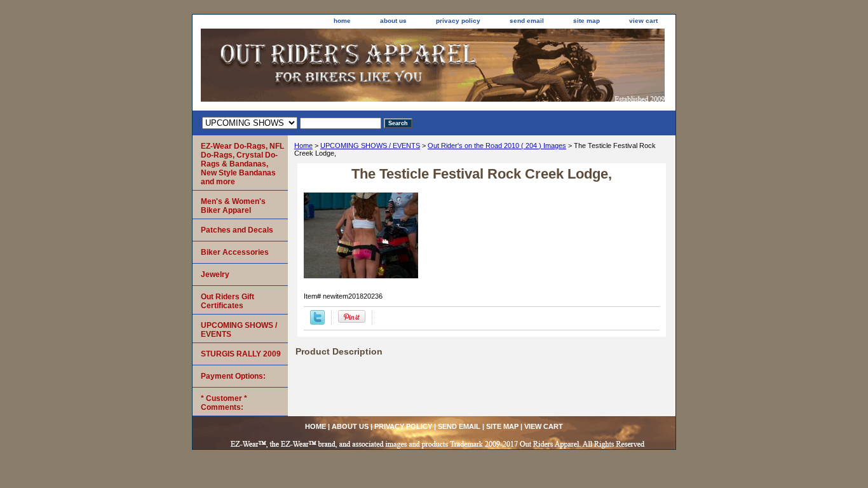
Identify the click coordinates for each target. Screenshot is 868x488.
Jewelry (215, 274)
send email (527, 20)
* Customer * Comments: (224, 403)
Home (303, 145)
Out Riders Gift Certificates (227, 301)
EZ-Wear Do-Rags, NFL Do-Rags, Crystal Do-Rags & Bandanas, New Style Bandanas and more (242, 164)
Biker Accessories (235, 252)
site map (586, 20)
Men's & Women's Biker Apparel (233, 206)
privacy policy (458, 20)
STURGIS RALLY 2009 (241, 353)
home (342, 20)
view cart (643, 20)
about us (393, 20)
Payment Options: (233, 376)
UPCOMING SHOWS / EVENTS (370, 145)
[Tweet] (317, 322)
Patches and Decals (237, 230)
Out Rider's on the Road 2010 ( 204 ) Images (497, 145)
